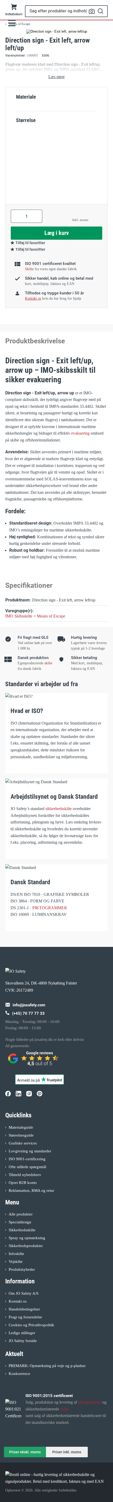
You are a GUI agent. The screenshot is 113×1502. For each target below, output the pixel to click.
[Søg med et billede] (91, 11)
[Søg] (100, 11)
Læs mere (56, 76)
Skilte (29, 269)
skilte (48, 663)
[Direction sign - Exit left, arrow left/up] (56, 31)
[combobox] (66, 11)
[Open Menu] (11, 23)
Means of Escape (51, 616)
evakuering (80, 433)
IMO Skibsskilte (18, 616)
